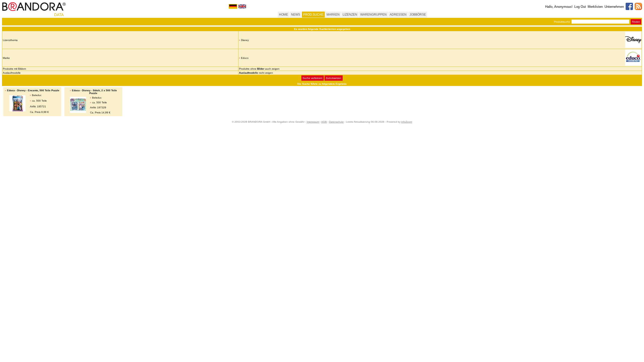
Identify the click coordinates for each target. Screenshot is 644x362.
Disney (245, 40)
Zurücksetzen (333, 78)
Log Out (580, 7)
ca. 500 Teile (39, 100)
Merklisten (595, 7)
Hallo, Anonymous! (559, 7)
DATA (59, 15)
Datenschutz (336, 121)
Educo (245, 58)
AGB (324, 121)
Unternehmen (614, 7)
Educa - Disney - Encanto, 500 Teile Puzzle (33, 90)
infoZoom (406, 121)
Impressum (313, 121)
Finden (636, 21)
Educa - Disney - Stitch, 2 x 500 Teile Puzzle (94, 92)
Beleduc (37, 95)
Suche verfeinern (313, 78)
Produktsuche (562, 21)
